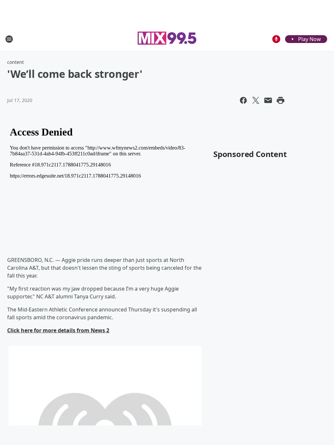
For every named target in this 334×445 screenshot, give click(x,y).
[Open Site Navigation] (9, 39)
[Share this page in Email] (268, 100)
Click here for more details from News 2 (58, 330)
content (15, 62)
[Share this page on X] (255, 100)
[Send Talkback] (276, 39)
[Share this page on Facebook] (243, 100)
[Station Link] (167, 39)
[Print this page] (280, 100)
